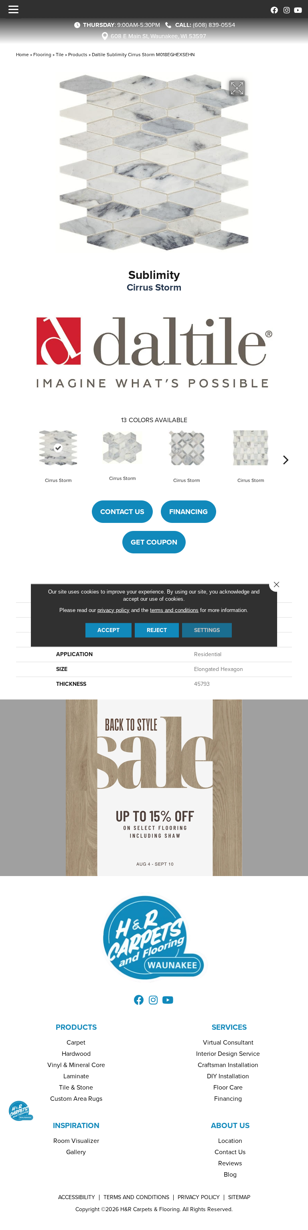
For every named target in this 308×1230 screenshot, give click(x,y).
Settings (207, 630)
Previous (22, 447)
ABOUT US (230, 1125)
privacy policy (113, 610)
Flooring (42, 54)
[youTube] (297, 9)
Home (22, 54)
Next (286, 447)
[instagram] (285, 9)
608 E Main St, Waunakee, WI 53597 (158, 36)
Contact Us (122, 511)
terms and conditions (174, 610)
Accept (108, 630)
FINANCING (188, 511)
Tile (60, 54)
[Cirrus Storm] (58, 448)
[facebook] (273, 9)
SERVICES (229, 1027)
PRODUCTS (76, 1027)
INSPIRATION (76, 1125)
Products (77, 54)
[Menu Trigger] (13, 9)
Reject (157, 630)
